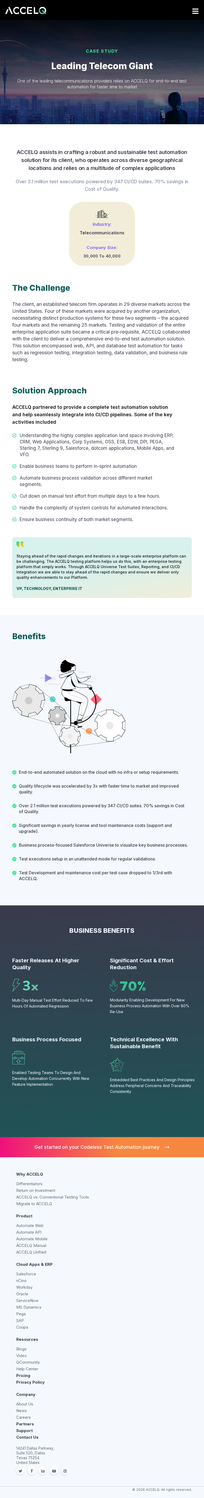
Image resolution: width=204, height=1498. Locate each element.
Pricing (23, 1375)
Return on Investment (35, 1190)
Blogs (21, 1348)
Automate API (28, 1232)
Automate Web (30, 1225)
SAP (20, 1320)
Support (24, 1430)
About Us (24, 1404)
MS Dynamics (28, 1307)
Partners (25, 1423)
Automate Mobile (32, 1238)
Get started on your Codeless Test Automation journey (97, 1147)
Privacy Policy (30, 1382)
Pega (21, 1313)
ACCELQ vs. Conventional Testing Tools (52, 1197)
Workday (24, 1287)
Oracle (22, 1293)
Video (21, 1355)
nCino (21, 1280)
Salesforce (26, 1273)
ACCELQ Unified (31, 1252)
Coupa (22, 1327)
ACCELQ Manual (31, 1245)
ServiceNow (27, 1300)
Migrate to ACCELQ (34, 1203)
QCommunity (28, 1362)
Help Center (27, 1368)
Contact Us (27, 1437)
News (21, 1410)
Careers (23, 1417)
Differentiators (29, 1183)
